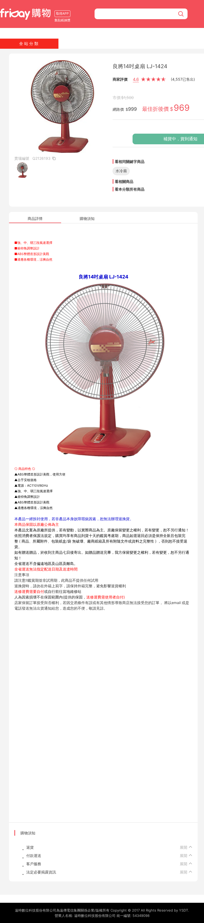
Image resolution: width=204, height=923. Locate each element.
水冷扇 (121, 171)
